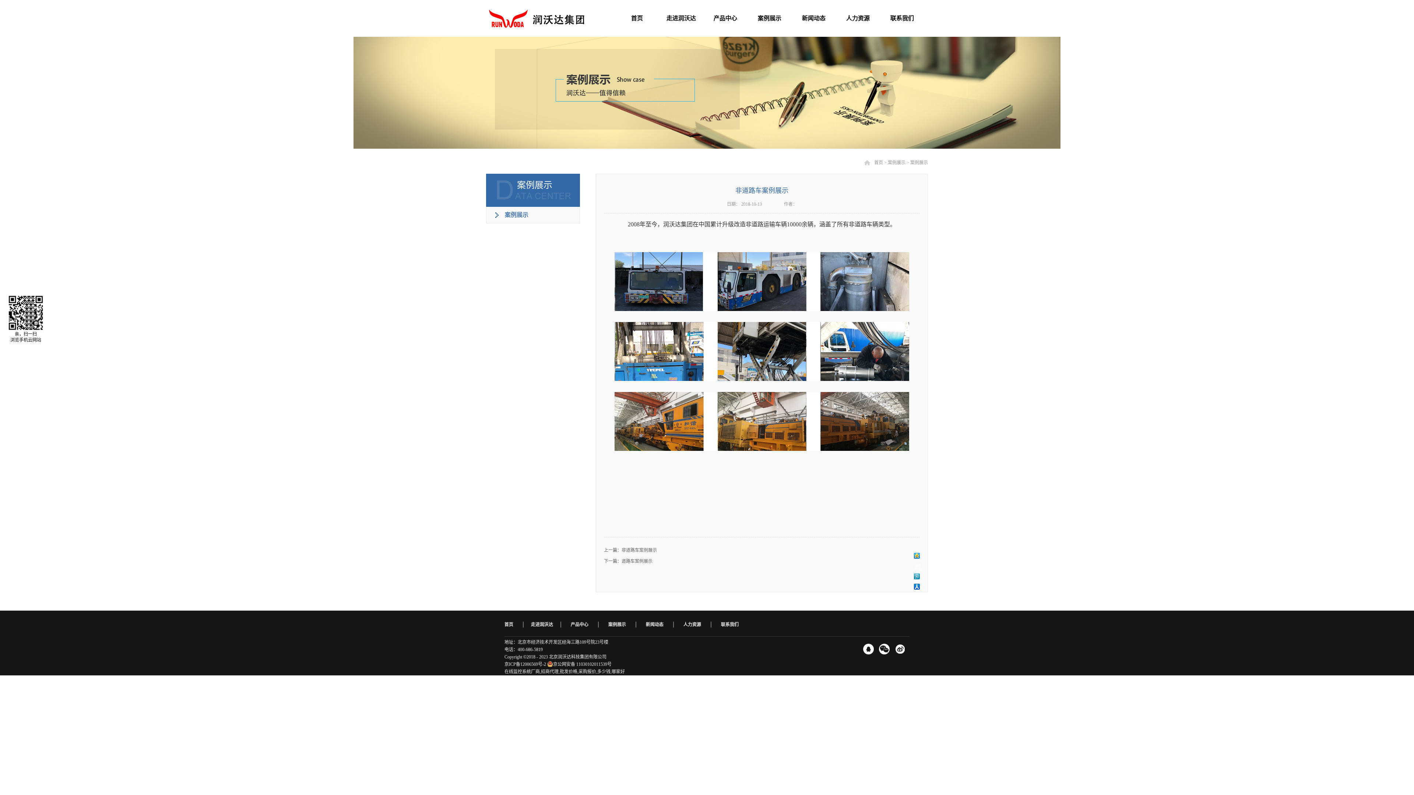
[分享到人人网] (917, 587)
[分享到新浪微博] (917, 566)
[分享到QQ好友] (868, 649)
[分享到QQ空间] (917, 556)
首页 (508, 624)
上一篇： (630, 550)
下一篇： (628, 561)
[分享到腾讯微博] (917, 576)
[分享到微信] (884, 649)
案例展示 (896, 162)
